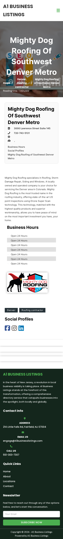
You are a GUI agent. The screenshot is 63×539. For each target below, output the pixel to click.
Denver (21, 79)
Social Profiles (16, 150)
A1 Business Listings (18, 10)
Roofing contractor (32, 310)
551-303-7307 (11, 454)
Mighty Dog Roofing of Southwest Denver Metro (31, 156)
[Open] (58, 10)
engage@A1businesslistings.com (23, 440)
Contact (8, 486)
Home (6, 83)
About (7, 476)
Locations (9, 481)
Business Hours (16, 146)
